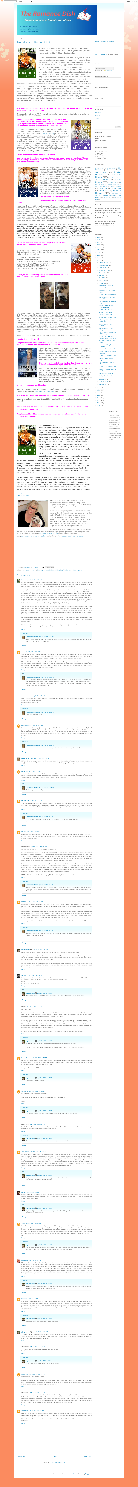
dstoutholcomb (26, 1091)
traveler (23, 800)
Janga (23, 652)
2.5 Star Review (111, 168)
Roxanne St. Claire (49, 570)
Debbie (23, 1260)
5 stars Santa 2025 (113, 184)
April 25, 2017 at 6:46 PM (44, 1245)
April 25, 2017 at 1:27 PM (46, 930)
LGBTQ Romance (115, 193)
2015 (99, 390)
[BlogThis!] (48, 567)
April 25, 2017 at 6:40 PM (44, 1138)
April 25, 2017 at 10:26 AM (35, 725)
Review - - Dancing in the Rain (108, 349)
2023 (99, 245)
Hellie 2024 (103, 188)
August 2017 (103, 273)
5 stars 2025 (113, 182)
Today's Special (77, 570)
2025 (99, 239)
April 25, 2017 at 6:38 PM (44, 1041)
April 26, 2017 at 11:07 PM (37, 1392)
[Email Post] (42, 567)
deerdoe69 (24, 1410)
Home (55, 1456)
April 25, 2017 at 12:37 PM (33, 832)
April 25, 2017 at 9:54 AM (33, 652)
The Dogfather (67, 570)
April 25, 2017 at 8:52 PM (40, 1332)
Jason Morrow (73, 1474)
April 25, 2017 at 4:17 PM (34, 1006)
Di (22, 1298)
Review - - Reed (103, 288)
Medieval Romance (109, 195)
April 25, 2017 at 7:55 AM (34, 580)
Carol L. (23, 975)
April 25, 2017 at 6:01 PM (38, 1151)
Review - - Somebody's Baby (107, 355)
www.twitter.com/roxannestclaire (71, 536)
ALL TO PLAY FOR (101, 54)
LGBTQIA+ (97, 195)
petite (23, 771)
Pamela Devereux (26, 1058)
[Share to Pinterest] (53, 567)
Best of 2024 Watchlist (101, 186)
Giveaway (40, 570)
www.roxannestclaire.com (49, 534)
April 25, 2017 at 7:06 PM (33, 1260)
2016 (99, 387)
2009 (99, 405)
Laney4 (23, 580)
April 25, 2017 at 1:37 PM (40, 949)
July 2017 (102, 275)
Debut (111, 186)
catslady (24, 725)
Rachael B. (24, 1374)
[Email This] (46, 567)
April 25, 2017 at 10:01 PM (38, 1346)
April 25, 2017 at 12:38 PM (39, 846)
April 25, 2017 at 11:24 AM (41, 758)
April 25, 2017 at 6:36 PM (44, 993)
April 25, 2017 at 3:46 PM (34, 975)
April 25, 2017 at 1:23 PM (46, 816)
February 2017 (103, 381)
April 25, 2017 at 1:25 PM (46, 884)
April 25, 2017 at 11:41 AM (34, 800)
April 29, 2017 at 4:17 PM (36, 1410)
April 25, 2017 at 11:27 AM (46, 745)
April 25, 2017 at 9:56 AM (37, 696)
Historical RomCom (104, 190)
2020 (99, 252)
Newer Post (21, 1456)
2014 (99, 392)
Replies (25, 633)
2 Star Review (99, 168)
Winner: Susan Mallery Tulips (107, 317)
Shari (23, 832)
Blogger (87, 1474)
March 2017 (102, 379)
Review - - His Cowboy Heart (107, 294)
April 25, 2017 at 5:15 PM (40, 1058)
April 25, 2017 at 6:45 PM (44, 1208)
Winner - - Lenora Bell (105, 314)
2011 (99, 400)
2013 (99, 395)
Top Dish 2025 (107, 197)
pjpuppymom (25, 949)
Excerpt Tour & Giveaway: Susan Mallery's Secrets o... (108, 337)
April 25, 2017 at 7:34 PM (30, 1298)
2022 (99, 247)
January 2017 (103, 384)
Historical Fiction (116, 188)
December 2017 (104, 262)
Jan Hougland (25, 1151)
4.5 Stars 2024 (113, 177)
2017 (99, 260)
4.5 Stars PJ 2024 (102, 180)
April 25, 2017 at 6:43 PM (44, 1175)
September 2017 (104, 270)
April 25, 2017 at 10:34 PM (37, 1374)
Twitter (97, 118)
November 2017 (104, 265)
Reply (23, 629)
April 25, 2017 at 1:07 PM (35, 901)
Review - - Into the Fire (105, 309)
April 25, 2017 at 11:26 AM (46, 677)
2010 (99, 403)
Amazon (20, 493)
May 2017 (102, 280)
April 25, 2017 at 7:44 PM (44, 1318)
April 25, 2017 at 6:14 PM (34, 1192)
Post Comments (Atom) (59, 1462)
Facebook (98, 112)
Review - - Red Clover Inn (106, 373)
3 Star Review (110, 170)
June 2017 (102, 278)
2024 (99, 242)
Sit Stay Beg (59, 570)
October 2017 (103, 267)
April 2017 (102, 283)
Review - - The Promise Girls (107, 366)
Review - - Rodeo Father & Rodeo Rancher (106, 306)
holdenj (23, 1192)
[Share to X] (50, 567)
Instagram (98, 115)
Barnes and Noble (23, 496)
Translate (109, 70)
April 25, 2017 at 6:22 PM (33, 1223)
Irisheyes (24, 901)
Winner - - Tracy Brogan (106, 312)
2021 (99, 250)
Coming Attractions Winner (106, 376)
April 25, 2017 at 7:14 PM (44, 1283)
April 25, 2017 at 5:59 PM (37, 1124)
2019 (99, 255)
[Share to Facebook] (52, 567)
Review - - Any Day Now (106, 285)
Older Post (87, 1456)
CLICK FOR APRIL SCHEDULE (104, 41)
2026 (99, 237)
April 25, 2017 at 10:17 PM (45, 1361)
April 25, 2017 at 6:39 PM (44, 1078)
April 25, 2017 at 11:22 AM (46, 636)
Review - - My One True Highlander (106, 359)
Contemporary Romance (29, 570)
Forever (118, 186)
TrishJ (23, 1223)
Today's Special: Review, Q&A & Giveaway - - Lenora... (107, 333)
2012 (99, 397)
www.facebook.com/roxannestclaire (33, 536)
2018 (99, 257)
